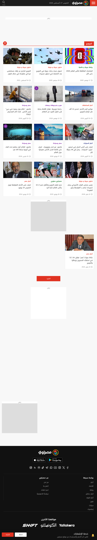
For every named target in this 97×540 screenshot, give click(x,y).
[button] (93, 3)
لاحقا (20, 534)
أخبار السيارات (88, 143)
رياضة (91, 490)
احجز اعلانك (44, 490)
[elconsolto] (48, 525)
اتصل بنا (45, 486)
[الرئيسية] (80, 3)
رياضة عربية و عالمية (86, 67)
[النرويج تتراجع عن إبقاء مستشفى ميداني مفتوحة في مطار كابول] (17, 56)
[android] (55, 460)
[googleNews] (31, 468)
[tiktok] (43, 468)
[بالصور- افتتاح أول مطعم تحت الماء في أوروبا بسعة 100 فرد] (17, 132)
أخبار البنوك (89, 497)
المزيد (49, 278)
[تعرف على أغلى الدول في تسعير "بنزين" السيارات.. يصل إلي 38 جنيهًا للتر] (79, 132)
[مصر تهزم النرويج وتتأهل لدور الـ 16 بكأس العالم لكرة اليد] (48, 170)
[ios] (39, 460)
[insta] (59, 468)
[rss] (35, 468)
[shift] (30, 526)
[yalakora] (67, 526)
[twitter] (63, 468)
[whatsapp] (51, 468)
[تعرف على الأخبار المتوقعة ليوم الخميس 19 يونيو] (17, 170)
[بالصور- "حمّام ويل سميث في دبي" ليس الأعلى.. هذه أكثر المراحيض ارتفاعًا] (17, 94)
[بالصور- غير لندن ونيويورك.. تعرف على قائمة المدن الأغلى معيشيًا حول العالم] (48, 132)
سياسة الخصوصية (42, 493)
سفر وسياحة (26, 105)
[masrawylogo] (48, 452)
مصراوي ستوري (56, 181)
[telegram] (47, 468)
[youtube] (55, 468)
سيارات (91, 505)
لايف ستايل (89, 493)
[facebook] (67, 468)
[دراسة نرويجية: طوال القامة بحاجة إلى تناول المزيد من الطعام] (48, 94)
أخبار (92, 482)
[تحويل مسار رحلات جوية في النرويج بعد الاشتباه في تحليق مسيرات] (48, 56)
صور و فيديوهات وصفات (53, 105)
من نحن (46, 482)
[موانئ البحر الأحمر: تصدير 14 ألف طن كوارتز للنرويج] (79, 94)
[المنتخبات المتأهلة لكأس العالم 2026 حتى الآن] (79, 56)
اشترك (8, 534)
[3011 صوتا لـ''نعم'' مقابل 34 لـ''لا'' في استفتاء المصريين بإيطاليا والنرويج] (79, 243)
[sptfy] (39, 468)
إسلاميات (90, 509)
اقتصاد (91, 486)
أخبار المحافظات (87, 105)
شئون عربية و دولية (55, 67)
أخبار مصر (27, 181)
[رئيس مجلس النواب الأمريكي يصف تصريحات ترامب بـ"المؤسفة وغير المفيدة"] (79, 170)
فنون (91, 501)
